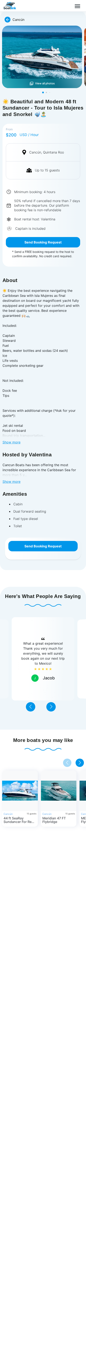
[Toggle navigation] (77, 6)
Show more (11, 442)
